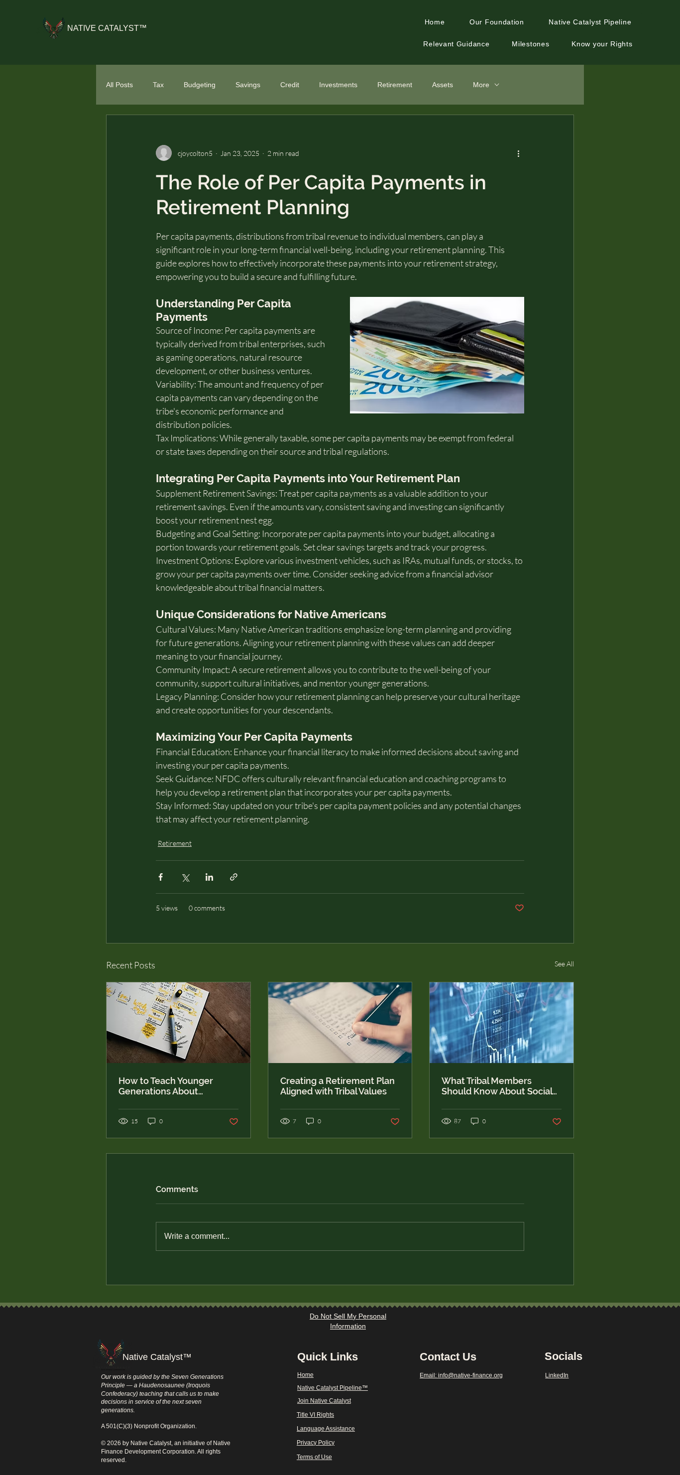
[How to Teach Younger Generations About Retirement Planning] (178, 1022)
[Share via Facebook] (160, 877)
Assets (442, 85)
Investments (338, 85)
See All (564, 963)
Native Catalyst (152, 1357)
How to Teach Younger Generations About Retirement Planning (165, 1085)
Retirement (394, 85)
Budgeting (200, 85)
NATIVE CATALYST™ (107, 28)
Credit (289, 85)
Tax (158, 85)
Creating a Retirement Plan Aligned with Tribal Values (337, 1085)
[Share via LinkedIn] (209, 877)
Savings (247, 85)
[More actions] (518, 153)
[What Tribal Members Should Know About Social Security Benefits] (501, 1022)
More (481, 85)
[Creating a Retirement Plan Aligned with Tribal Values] (340, 1022)
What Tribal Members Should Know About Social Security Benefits (497, 1085)
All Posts (119, 85)
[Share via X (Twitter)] (185, 877)
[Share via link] (233, 877)
